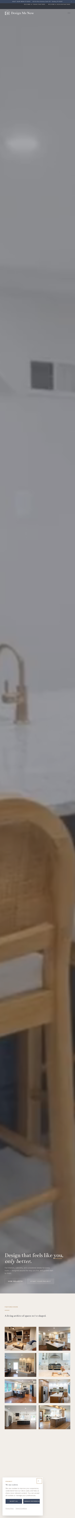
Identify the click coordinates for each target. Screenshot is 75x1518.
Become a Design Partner (59, 4)
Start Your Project (40, 1281)
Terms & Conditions (21, 1508)
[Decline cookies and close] (39, 1481)
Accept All (14, 1501)
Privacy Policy (10, 1508)
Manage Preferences (32, 1501)
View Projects (15, 1281)
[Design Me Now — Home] (19, 13)
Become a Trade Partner (34, 4)
